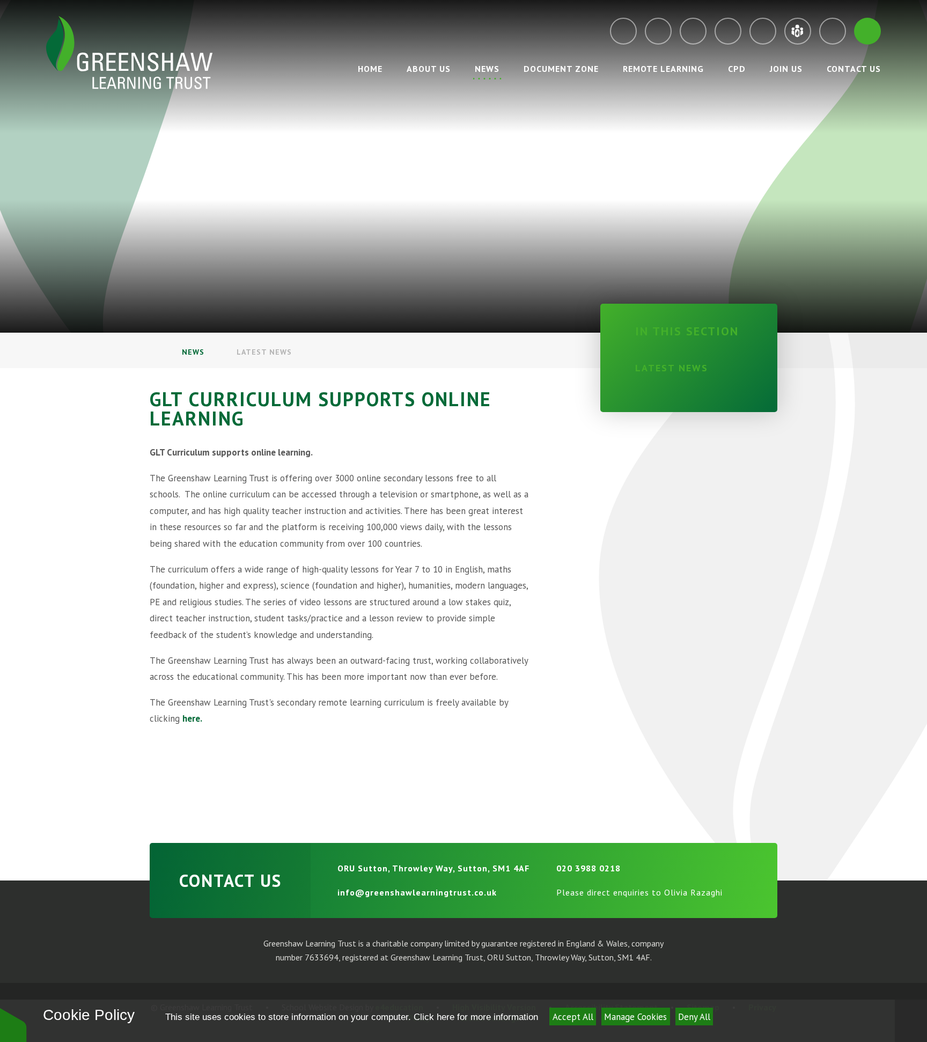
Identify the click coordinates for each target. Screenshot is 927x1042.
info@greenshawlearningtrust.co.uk (417, 892)
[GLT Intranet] (797, 31)
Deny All (694, 1017)
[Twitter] (693, 31)
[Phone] (658, 31)
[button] (13, 1024)
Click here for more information (476, 1017)
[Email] (623, 31)
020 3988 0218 (588, 868)
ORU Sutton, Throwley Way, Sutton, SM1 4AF (433, 868)
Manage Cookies (635, 1017)
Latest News (264, 352)
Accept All (573, 1017)
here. (192, 718)
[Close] (911, 1021)
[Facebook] (728, 31)
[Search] (867, 31)
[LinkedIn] (762, 31)
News (193, 352)
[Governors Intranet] (832, 31)
